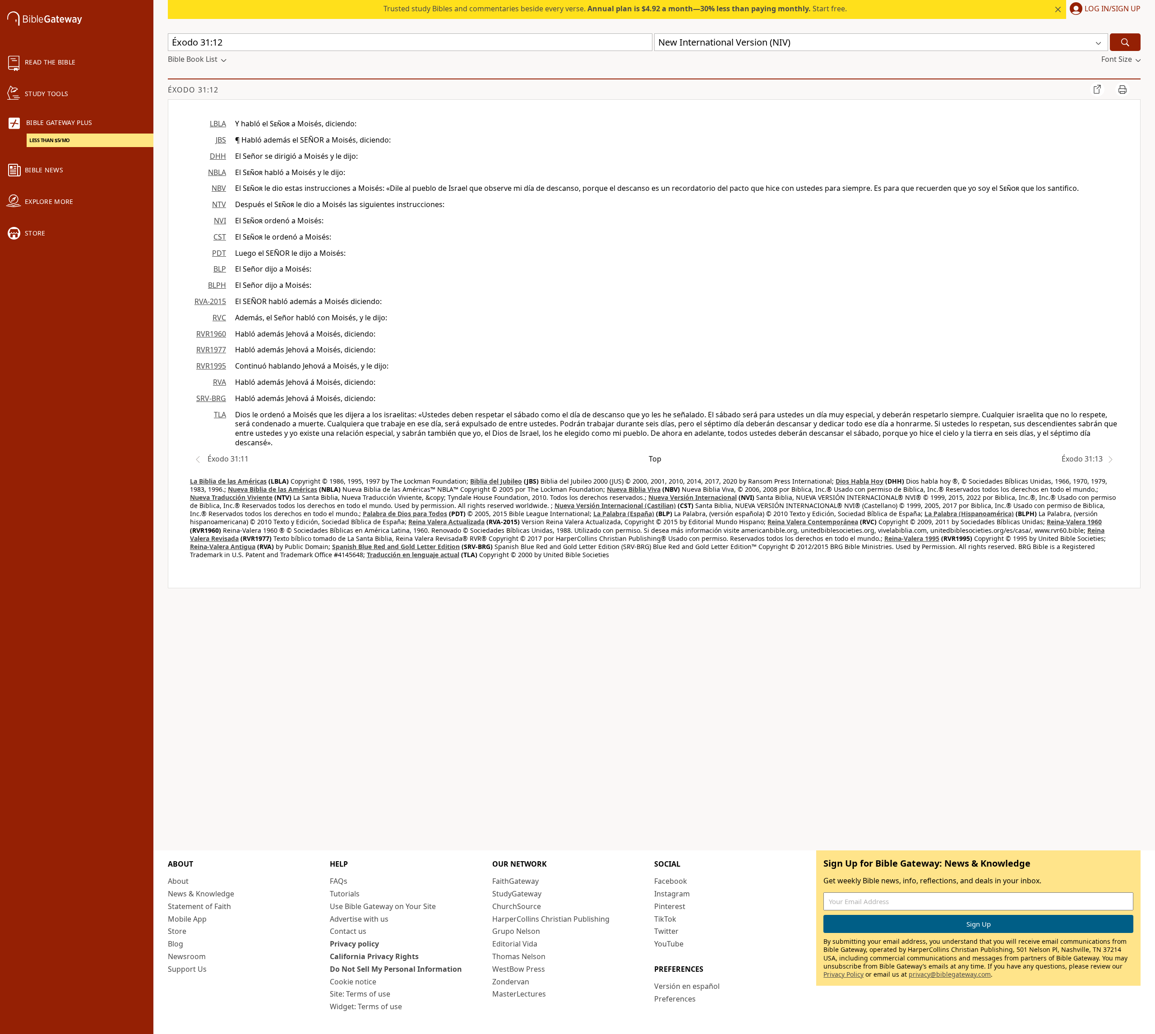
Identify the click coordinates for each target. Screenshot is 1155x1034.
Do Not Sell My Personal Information (396, 969)
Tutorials (345, 894)
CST (219, 237)
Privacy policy (354, 944)
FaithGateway (515, 881)
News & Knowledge (201, 894)
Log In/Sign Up (1113, 9)
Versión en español (687, 986)
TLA (220, 415)
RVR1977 (211, 350)
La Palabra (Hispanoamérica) (969, 513)
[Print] (1122, 89)
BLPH (217, 285)
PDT (219, 253)
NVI (220, 221)
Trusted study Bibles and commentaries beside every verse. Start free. (615, 9)
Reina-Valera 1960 (1074, 521)
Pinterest (669, 906)
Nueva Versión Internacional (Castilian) (615, 505)
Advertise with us (359, 919)
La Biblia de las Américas (228, 481)
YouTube (669, 944)
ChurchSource (516, 906)
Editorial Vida (514, 944)
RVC (219, 318)
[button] (1103, 9)
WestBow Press (518, 969)
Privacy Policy (843, 974)
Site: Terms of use (360, 994)
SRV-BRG (211, 398)
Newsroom (187, 956)
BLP (219, 269)
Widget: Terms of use (366, 1006)
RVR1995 (211, 366)
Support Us (187, 969)
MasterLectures (519, 994)
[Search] (1125, 42)
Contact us (348, 931)
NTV (219, 204)
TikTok (665, 919)
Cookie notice (353, 982)
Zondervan (510, 982)
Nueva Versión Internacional (692, 497)
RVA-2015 (210, 301)
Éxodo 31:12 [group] (193, 90)
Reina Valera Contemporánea (812, 521)
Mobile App (187, 919)
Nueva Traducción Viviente (231, 497)
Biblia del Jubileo (496, 481)
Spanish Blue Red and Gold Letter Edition (396, 546)
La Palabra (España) (623, 513)
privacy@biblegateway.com (950, 974)
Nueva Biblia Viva (634, 489)
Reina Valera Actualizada (446, 521)
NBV (219, 188)
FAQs (338, 881)
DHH (218, 156)
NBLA (217, 172)
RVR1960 (211, 334)
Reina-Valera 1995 (911, 538)
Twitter (666, 931)
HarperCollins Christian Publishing (551, 919)
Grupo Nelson (516, 931)
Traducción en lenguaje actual (413, 554)
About (178, 881)
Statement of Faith (199, 906)
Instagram (672, 894)
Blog (175, 944)
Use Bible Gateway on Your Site (383, 906)
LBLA (218, 124)
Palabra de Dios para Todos (405, 513)
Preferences (675, 999)
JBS (221, 140)
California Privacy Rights (374, 956)
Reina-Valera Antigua (222, 546)
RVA (219, 382)
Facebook (670, 881)
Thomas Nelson (518, 956)
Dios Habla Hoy (859, 481)
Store (177, 931)
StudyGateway (516, 894)
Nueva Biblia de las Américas (272, 489)
